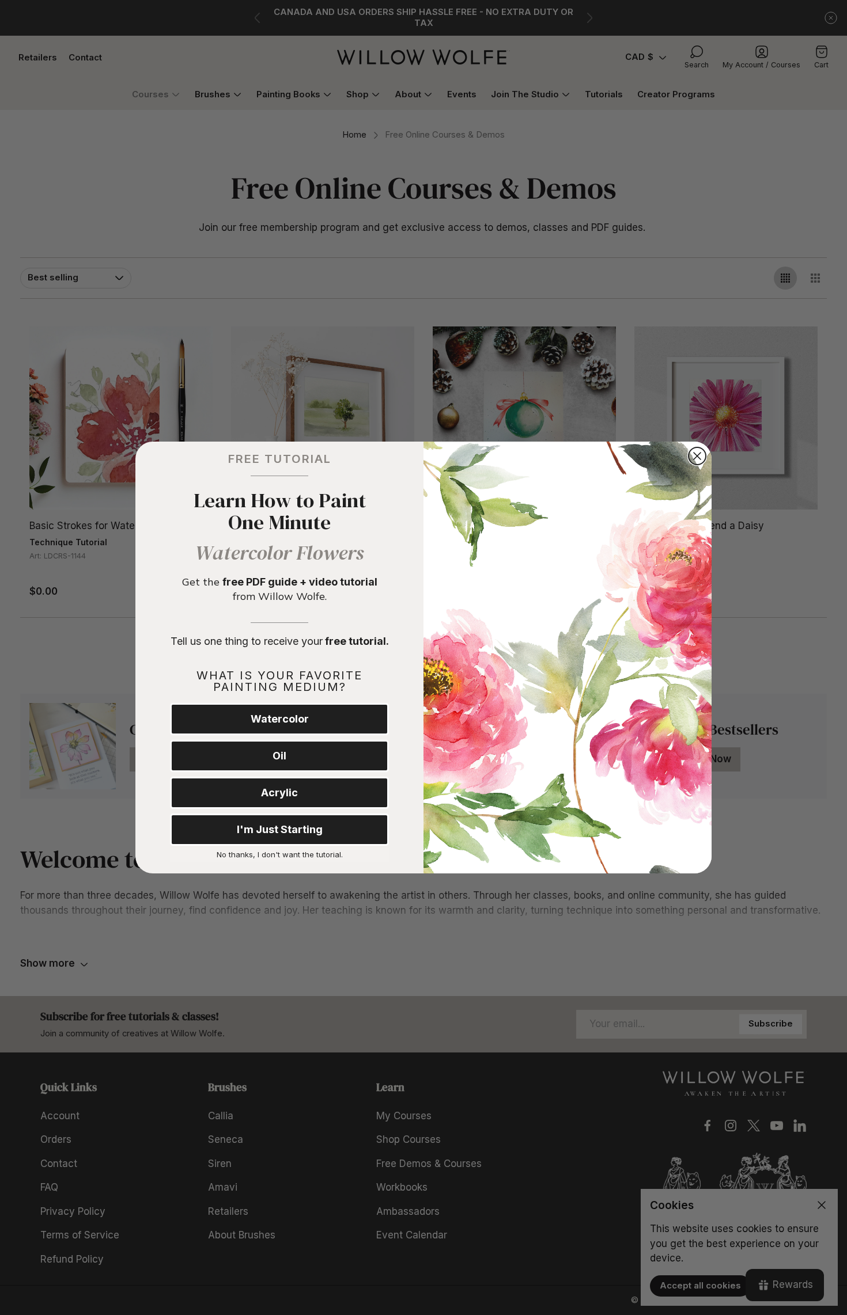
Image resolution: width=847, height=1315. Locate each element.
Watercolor (280, 719)
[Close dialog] (697, 456)
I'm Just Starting (280, 829)
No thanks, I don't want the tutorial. (280, 854)
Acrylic (279, 792)
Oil (279, 756)
